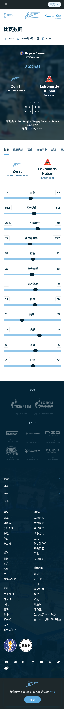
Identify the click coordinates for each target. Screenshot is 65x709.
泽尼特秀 (39, 589)
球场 (6, 478)
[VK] (15, 662)
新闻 (6, 558)
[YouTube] (41, 662)
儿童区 (38, 604)
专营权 (7, 599)
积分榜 (7, 543)
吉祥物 (38, 578)
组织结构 (39, 517)
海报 (6, 573)
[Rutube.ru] (32, 662)
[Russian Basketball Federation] (26, 645)
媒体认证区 (10, 578)
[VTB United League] (10, 645)
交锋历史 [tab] (42, 149)
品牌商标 (39, 558)
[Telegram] (6, 662)
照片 (6, 563)
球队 (6, 604)
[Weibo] (6, 668)
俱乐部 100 (40, 543)
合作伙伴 (39, 528)
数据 (6, 538)
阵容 (6, 517)
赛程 (6, 533)
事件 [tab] (29, 149)
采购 (36, 553)
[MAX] (24, 662)
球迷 (36, 573)
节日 (36, 583)
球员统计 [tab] (18, 149)
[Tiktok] (58, 662)
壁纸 (36, 599)
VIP (6, 493)
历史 (36, 538)
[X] (50, 662)
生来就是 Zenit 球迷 (45, 614)
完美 (32, 699)
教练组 (7, 523)
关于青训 (9, 594)
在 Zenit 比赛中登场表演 (47, 619)
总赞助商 (39, 523)
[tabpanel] (32, 264)
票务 (6, 486)
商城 (6, 501)
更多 (52, 691)
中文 (52, 4)
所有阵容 (39, 548)
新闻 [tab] (53, 149)
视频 (6, 568)
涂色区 (38, 609)
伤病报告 (9, 528)
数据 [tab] (6, 149)
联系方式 (39, 533)
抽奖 (36, 594)
